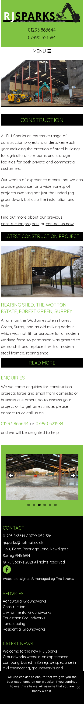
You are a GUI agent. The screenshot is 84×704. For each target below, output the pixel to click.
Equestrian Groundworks (24, 618)
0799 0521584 (40, 536)
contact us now (60, 223)
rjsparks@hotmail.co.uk (23, 542)
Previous (11, 475)
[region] (42, 477)
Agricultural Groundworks (24, 601)
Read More (42, 363)
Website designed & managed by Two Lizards (38, 579)
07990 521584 (42, 37)
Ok (31, 697)
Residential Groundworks (24, 629)
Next (72, 475)
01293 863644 (42, 30)
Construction (14, 606)
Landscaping (14, 623)
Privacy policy (45, 697)
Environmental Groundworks (27, 612)
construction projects (20, 223)
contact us (10, 412)
